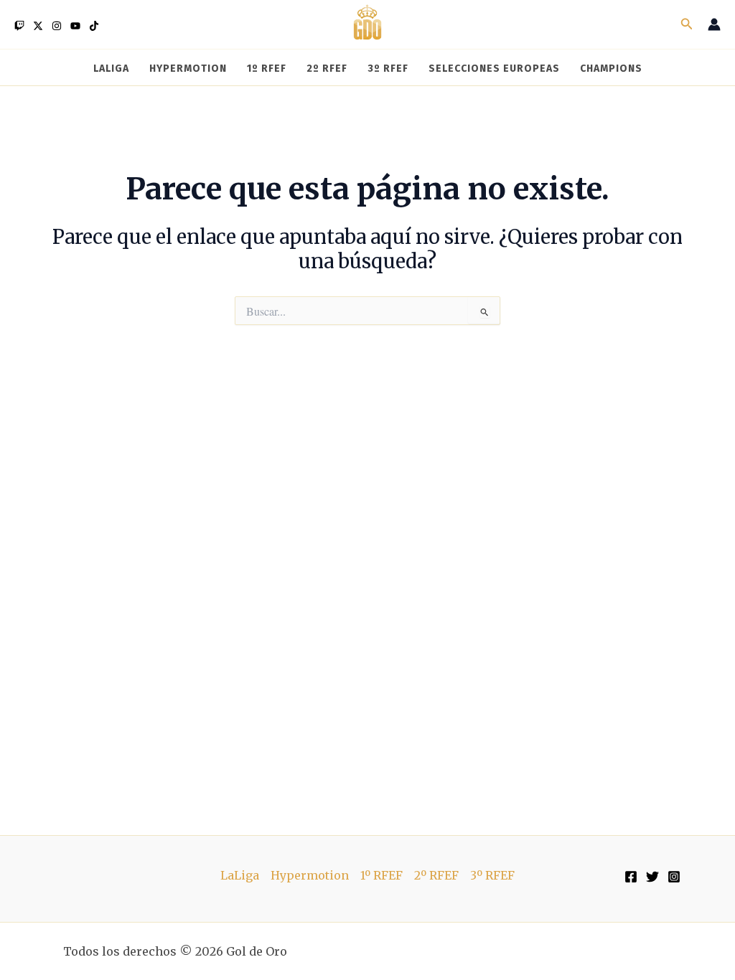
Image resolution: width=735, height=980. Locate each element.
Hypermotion (310, 875)
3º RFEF (492, 875)
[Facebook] (630, 876)
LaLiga (239, 875)
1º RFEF (381, 875)
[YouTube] (75, 26)
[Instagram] (57, 26)
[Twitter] (38, 26)
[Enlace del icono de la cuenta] (714, 24)
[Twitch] (19, 26)
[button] (686, 24)
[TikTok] (94, 26)
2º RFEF (436, 875)
